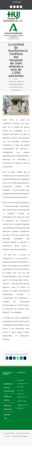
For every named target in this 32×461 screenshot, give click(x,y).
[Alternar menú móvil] (3, 13)
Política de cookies (7, 398)
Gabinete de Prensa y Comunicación (9, 387)
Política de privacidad (8, 407)
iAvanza (24, 436)
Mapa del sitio (7, 416)
